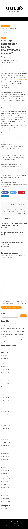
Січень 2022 (5, 392)
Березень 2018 (6, 484)
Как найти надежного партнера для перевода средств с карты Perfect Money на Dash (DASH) (14, 211)
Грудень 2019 (6, 450)
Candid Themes (18, 526)
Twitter (14, 192)
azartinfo (14, 8)
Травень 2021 (6, 414)
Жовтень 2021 (6, 400)
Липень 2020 (6, 431)
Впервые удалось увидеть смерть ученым (14, 204)
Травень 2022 (6, 386)
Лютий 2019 (6, 473)
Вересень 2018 (6, 481)
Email (3, 288)
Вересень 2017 (6, 495)
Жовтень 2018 (6, 479)
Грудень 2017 (6, 493)
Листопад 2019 (6, 453)
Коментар (4, 260)
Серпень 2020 (6, 428)
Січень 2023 (5, 364)
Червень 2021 (6, 411)
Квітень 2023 (6, 355)
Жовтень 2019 (6, 456)
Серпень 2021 (6, 406)
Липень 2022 (6, 380)
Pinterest (21, 192)
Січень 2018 (5, 490)
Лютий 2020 (6, 445)
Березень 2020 (6, 442)
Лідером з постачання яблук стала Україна (13, 234)
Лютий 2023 (6, 361)
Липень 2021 (6, 408)
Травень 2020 (6, 436)
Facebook (5, 192)
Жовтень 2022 (6, 372)
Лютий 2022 (6, 389)
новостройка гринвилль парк (19, 79)
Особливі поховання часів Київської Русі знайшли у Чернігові (14, 224)
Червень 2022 (6, 383)
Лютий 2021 (5, 422)
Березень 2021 (6, 420)
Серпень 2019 (6, 462)
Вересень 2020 (6, 425)
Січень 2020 (6, 448)
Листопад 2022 (6, 369)
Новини (3, 37)
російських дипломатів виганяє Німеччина (12, 243)
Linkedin (5, 196)
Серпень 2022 (6, 378)
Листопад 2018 (6, 476)
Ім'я (2, 281)
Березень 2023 (6, 358)
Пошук (3, 313)
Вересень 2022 (6, 375)
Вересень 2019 (6, 459)
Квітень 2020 (6, 439)
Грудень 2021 (6, 394)
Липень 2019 (6, 465)
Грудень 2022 (6, 366)
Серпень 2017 (6, 498)
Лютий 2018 (6, 487)
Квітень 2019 (6, 470)
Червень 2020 (6, 434)
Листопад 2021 (6, 397)
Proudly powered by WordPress (12, 524)
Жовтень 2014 (6, 501)
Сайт (2, 295)
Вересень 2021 (6, 403)
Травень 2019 (6, 467)
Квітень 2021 (6, 417)
